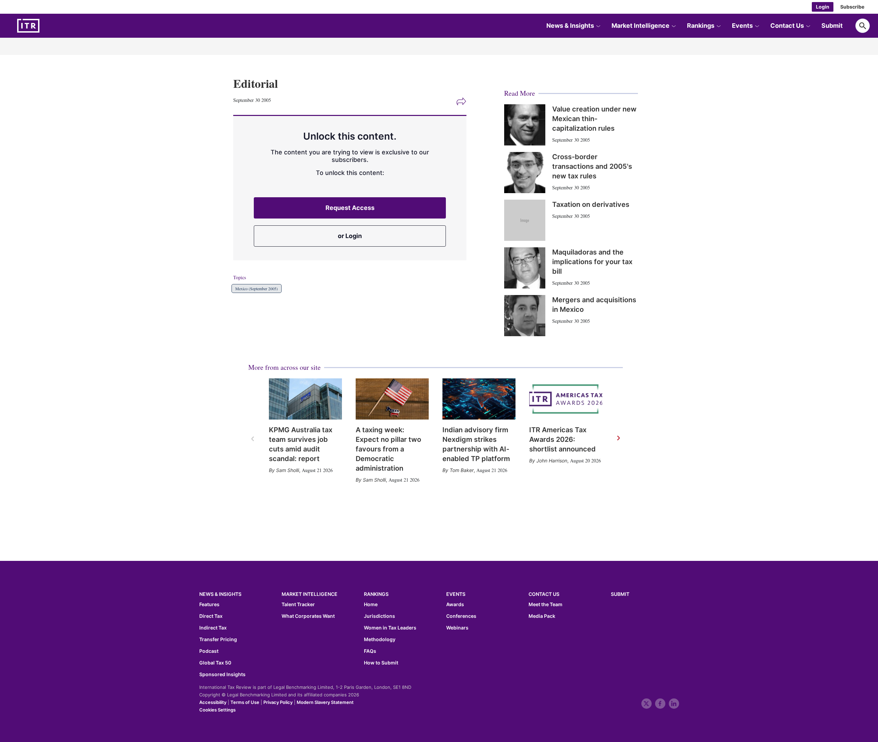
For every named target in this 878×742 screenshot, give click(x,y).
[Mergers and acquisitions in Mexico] (524, 315)
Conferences (461, 616)
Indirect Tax (213, 627)
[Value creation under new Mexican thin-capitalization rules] (524, 124)
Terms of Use (244, 702)
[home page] (44, 26)
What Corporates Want (308, 616)
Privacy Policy (278, 702)
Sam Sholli (287, 470)
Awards (455, 604)
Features (209, 604)
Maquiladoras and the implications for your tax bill (592, 261)
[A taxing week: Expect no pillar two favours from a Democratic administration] (392, 399)
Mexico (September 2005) (256, 288)
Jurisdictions (379, 616)
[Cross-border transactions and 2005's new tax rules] (524, 172)
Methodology (379, 639)
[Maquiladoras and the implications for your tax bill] (524, 267)
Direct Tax (211, 616)
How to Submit (381, 662)
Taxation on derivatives (590, 204)
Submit (832, 25)
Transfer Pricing (218, 639)
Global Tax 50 (215, 662)
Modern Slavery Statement (325, 702)
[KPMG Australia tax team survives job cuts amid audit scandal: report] (305, 399)
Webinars (457, 627)
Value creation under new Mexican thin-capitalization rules (594, 118)
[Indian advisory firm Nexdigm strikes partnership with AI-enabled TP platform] (478, 399)
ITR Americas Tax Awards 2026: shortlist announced (562, 439)
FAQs (370, 651)
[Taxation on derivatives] (524, 220)
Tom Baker (462, 470)
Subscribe (852, 7)
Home (371, 604)
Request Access (350, 207)
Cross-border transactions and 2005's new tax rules (592, 166)
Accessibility (212, 702)
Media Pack (542, 616)
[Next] (618, 438)
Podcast (208, 651)
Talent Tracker (298, 604)
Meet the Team (545, 604)
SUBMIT (620, 594)
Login (822, 7)
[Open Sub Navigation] (598, 26)
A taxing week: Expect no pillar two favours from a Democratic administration (388, 449)
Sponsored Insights (222, 674)
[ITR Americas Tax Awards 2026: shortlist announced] (565, 399)
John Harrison (551, 460)
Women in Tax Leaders (390, 627)
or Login (350, 235)
